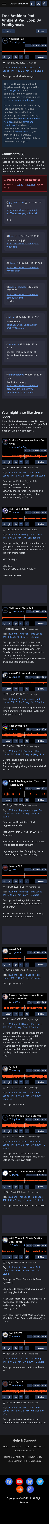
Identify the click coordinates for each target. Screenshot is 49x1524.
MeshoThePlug (19, 447)
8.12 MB (20, 702)
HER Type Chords (19, 508)
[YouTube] (19, 1481)
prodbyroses (18, 42)
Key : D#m (31, 1270)
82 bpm (13, 67)
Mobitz (15, 729)
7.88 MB (20, 70)
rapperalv (14, 344)
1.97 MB (20, 754)
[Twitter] (40, 1481)
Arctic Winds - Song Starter (25, 1116)
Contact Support (33, 1446)
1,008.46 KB (13, 636)
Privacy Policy (35, 1456)
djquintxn (16, 1119)
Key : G (29, 702)
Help (5, 1446)
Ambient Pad (16, 38)
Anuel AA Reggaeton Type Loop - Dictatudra (27, 782)
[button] (44, 3)
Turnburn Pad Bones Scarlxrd (26, 1171)
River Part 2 (16, 1382)
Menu (9, 31)
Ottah (12, 317)
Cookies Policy (15, 1460)
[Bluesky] (29, 1481)
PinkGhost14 (18, 1245)
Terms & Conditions (14, 1456)
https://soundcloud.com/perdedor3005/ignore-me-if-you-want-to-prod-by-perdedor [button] (22, 388)
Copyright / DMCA (24, 1450)
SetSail (13, 1067)
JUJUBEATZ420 (16, 202)
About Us (17, 1446)
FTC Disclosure (33, 1460)
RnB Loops (24, 534)
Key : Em (30, 475)
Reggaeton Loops (28, 810)
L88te (14, 869)
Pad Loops (36, 534)
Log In (20, 184)
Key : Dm (22, 1027)
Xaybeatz (16, 952)
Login (8, 57)
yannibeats (17, 1385)
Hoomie (16, 1001)
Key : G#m (23, 894)
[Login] (32, 3)
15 (45, 450)
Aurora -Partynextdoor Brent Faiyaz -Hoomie (26, 996)
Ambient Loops (26, 67)
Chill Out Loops (26, 751)
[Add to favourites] (21, 57)
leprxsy (13, 236)
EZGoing (16, 676)
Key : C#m (31, 813)
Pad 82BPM (15, 1333)
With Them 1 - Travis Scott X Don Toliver (25, 1240)
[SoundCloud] (20, 1489)
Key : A (29, 754)
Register (31, 184)
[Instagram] (30, 1489)
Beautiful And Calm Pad (23, 673)
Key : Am (30, 1410)
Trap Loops (24, 1196)
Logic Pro (39, 754)
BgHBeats (17, 1336)
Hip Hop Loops (26, 472)
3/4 (12, 702)
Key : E (29, 70)
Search (43, 31)
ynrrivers (16, 788)
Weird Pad (15, 949)
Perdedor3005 (16, 374)
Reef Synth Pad (18, 725)
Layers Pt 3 (15, 866)
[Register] (38, 3)
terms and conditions (22, 100)
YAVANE (15, 512)
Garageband (33, 537)
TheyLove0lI (18, 611)
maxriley (16, 1070)
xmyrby (15, 1174)
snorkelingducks (17, 286)
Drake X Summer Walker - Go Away (26, 441)
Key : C (24, 636)
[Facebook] (9, 1481)
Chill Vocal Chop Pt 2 (21, 608)
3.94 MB (20, 475)
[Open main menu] (4, 3)
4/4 (12, 70)
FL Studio (38, 70)
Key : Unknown (33, 978)
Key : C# (22, 537)
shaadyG (13, 263)
